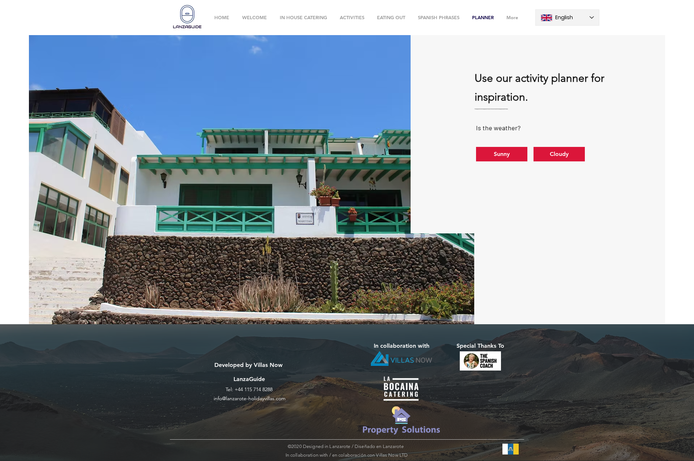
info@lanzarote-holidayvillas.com (250, 398)
